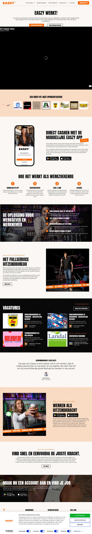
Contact (72, 3)
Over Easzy (29, 3)
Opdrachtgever (42, 3)
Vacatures (62, 3)
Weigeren (80, 524)
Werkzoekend (52, 3)
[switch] (42, 531)
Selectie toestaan (80, 520)
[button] (3, 104)
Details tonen (77, 531)
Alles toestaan (80, 515)
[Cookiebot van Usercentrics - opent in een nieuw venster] (9, 531)
